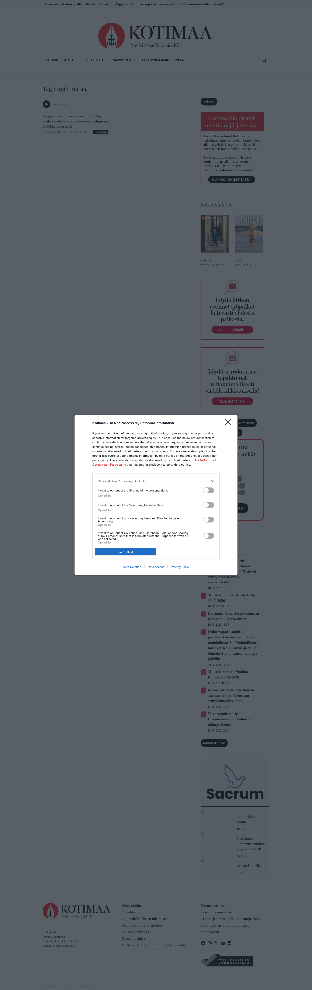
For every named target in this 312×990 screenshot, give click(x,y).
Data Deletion (132, 567)
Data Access (156, 567)
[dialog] (156, 495)
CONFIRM (125, 551)
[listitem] (156, 481)
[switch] (208, 490)
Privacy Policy (180, 567)
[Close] (229, 423)
